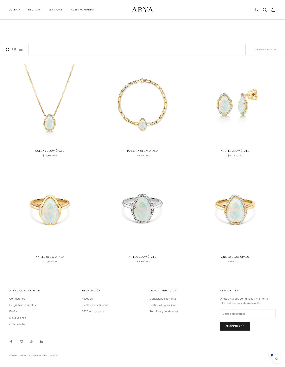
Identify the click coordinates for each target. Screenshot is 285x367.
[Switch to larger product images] (7, 49)
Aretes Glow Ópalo (235, 150)
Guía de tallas (17, 324)
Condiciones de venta (163, 298)
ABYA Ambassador (92, 311)
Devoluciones (17, 318)
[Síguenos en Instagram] (21, 342)
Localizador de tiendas (94, 305)
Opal (36, 25)
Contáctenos (17, 298)
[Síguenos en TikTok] (31, 342)
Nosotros (87, 298)
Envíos (13, 311)
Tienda (25, 25)
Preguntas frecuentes (22, 305)
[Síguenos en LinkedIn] (41, 342)
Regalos (34, 9)
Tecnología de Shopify (43, 355)
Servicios (55, 9)
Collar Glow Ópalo (49, 150)
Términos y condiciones (164, 311)
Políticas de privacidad (163, 305)
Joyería (14, 9)
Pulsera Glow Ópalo (142, 150)
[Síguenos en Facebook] (11, 342)
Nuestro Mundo (82, 9)
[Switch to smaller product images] (14, 49)
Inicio (12, 25)
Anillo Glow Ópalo (50, 256)
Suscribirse (234, 326)
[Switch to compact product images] (20, 49)
